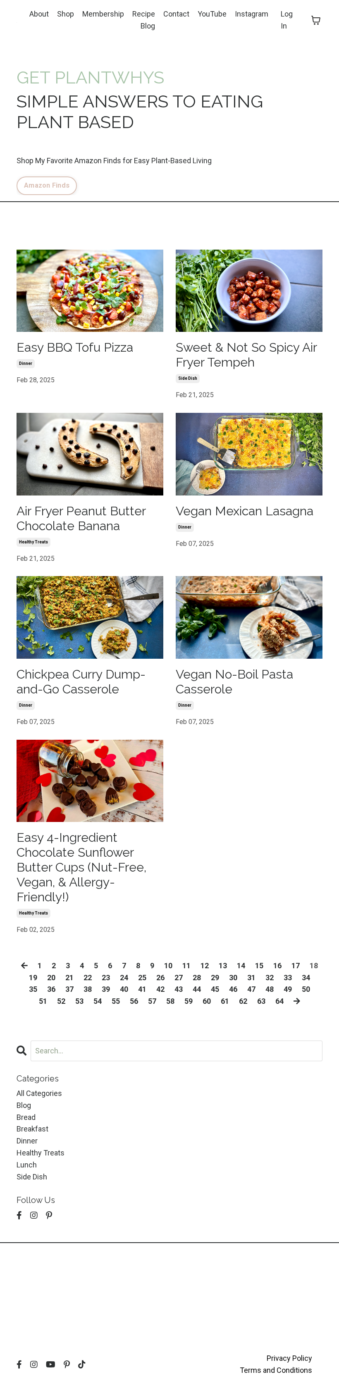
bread (26, 1117)
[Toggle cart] (315, 20)
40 (124, 989)
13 (223, 965)
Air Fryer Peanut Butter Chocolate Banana (81, 518)
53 (79, 1001)
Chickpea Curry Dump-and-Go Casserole (81, 681)
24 (124, 977)
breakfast (32, 1128)
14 (241, 965)
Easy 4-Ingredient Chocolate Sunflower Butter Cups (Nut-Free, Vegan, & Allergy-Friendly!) (81, 867)
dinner (25, 363)
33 (288, 977)
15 (259, 965)
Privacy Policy (289, 1358)
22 (88, 977)
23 (106, 977)
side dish (187, 378)
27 (178, 977)
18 (314, 965)
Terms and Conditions (276, 1370)
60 (207, 1001)
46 (233, 989)
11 (186, 965)
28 (197, 977)
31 (251, 977)
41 (142, 989)
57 (152, 1001)
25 (142, 977)
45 (215, 989)
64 (279, 1001)
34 (306, 977)
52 (61, 1001)
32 (269, 977)
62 (243, 1001)
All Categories (39, 1093)
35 (33, 989)
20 (51, 977)
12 (205, 965)
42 (160, 989)
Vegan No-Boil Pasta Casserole (234, 681)
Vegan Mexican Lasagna (244, 511)
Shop (65, 14)
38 (88, 989)
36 (51, 989)
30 (233, 977)
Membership (103, 14)
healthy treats (33, 542)
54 (97, 1001)
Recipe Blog (143, 20)
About (39, 14)
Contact (176, 14)
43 (178, 989)
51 (43, 1001)
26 (160, 977)
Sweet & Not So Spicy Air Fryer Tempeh (246, 354)
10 (168, 965)
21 (69, 977)
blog (24, 1105)
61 (225, 1001)
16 (277, 965)
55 (116, 1001)
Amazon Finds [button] (46, 185)
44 (197, 989)
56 (134, 1001)
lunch (27, 1164)
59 (188, 1001)
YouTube (212, 14)
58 (170, 1001)
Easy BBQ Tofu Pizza (75, 347)
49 (288, 989)
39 (106, 989)
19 (33, 977)
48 (269, 989)
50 (306, 989)
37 (69, 989)
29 (215, 977)
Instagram (251, 14)
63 (261, 1001)
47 (251, 989)
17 (295, 965)
